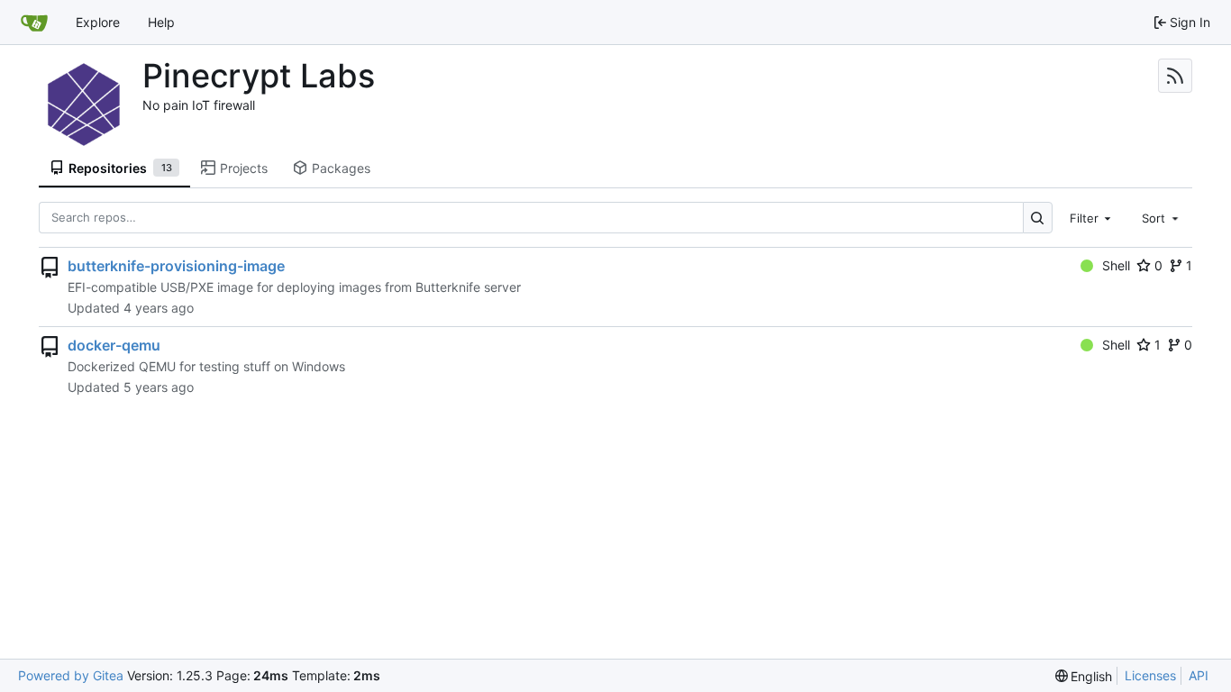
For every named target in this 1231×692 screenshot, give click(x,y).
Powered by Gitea (70, 675)
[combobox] (1092, 217)
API (1198, 675)
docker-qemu (114, 345)
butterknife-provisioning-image (176, 266)
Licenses (1150, 675)
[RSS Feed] (1175, 76)
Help (161, 22)
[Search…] (1038, 217)
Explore (98, 22)
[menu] (1084, 676)
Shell (1116, 265)
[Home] (34, 22)
